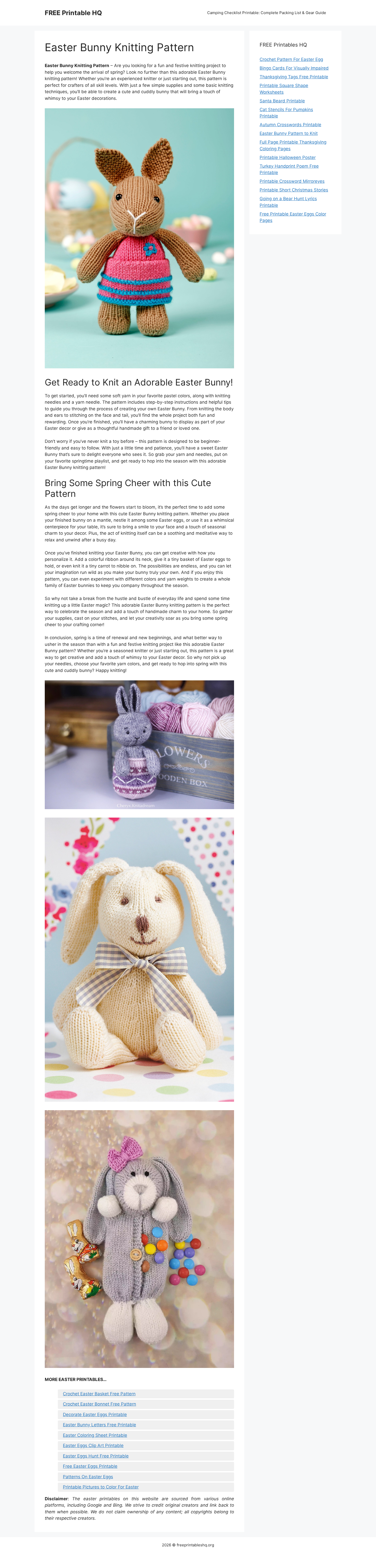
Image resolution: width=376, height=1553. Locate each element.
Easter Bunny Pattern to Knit (289, 133)
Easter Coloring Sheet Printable (95, 1435)
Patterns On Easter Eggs (88, 1476)
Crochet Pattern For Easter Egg (291, 59)
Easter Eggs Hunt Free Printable (96, 1456)
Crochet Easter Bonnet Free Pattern (99, 1404)
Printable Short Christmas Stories (294, 189)
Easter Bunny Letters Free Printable (99, 1424)
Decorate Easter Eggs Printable (95, 1414)
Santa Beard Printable (282, 100)
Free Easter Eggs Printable (90, 1466)
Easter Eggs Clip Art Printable (93, 1445)
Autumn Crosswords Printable (290, 124)
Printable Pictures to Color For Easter (101, 1487)
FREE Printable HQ (73, 13)
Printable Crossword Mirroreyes (292, 181)
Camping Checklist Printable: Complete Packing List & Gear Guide (266, 12)
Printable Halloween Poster (288, 157)
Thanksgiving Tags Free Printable (294, 76)
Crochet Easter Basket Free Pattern (99, 1393)
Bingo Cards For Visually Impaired (294, 68)
